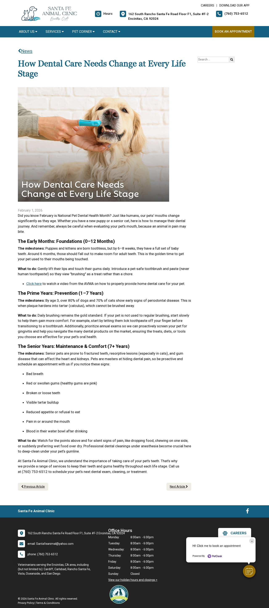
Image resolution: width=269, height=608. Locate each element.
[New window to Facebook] (247, 512)
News (26, 51)
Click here (34, 284)
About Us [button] (27, 32)
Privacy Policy (26, 602)
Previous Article (34, 486)
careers (239, 533)
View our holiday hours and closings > (132, 580)
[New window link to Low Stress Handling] (119, 594)
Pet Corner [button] (82, 32)
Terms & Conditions (48, 602)
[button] (249, 571)
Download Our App (234, 5)
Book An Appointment (233, 31)
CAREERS (207, 5)
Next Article (178, 486)
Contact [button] (110, 32)
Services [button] (54, 32)
